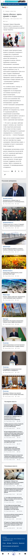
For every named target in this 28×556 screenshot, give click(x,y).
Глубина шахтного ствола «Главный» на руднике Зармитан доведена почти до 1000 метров (13, 425)
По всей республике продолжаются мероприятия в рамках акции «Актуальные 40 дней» (13, 516)
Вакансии (21, 543)
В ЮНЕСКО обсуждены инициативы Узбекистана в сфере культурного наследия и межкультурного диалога (14, 456)
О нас (4, 543)
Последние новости (10, 401)
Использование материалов (11, 546)
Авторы (9, 543)
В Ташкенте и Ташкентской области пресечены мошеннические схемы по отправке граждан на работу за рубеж (13, 524)
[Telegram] (11, 171)
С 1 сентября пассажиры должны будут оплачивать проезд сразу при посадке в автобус (13, 499)
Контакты (15, 543)
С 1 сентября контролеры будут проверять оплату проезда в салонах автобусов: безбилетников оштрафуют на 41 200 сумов (13, 507)
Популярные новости (10, 466)
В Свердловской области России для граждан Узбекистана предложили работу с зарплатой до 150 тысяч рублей (13, 490)
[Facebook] (15, 171)
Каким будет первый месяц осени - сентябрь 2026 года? (13, 441)
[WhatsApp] (21, 171)
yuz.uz (23, 550)
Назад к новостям (10, 11)
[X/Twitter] (18, 171)
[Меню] (25, 7)
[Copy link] (4, 174)
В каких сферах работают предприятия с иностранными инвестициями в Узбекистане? (12, 448)
